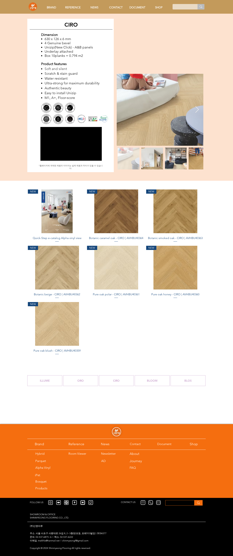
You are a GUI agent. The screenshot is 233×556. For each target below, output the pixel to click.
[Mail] (158, 502)
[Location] (143, 502)
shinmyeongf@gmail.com (75, 540)
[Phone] (150, 502)
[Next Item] (197, 109)
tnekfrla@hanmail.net (49, 540)
